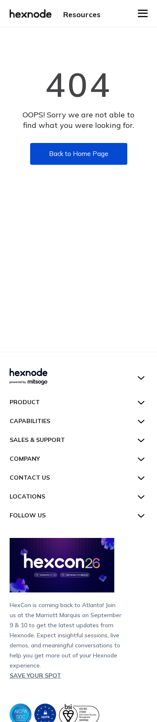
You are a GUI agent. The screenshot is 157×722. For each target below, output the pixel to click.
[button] (143, 13)
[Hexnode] (30, 13)
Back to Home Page (78, 154)
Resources (81, 14)
